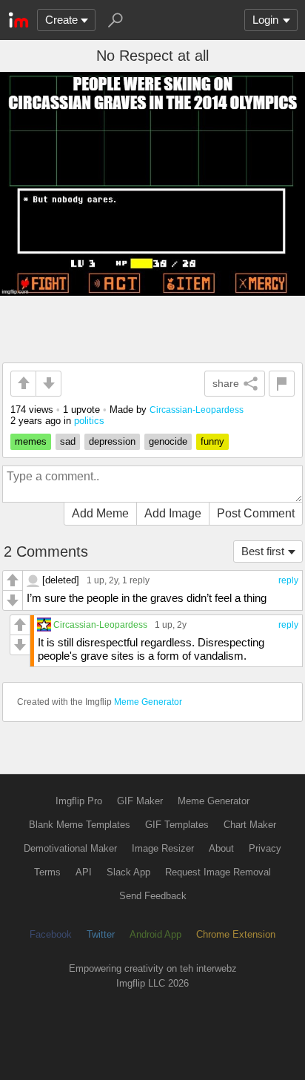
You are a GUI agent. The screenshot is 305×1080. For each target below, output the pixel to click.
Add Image (172, 513)
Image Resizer (163, 848)
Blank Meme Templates (79, 824)
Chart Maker (250, 824)
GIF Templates (177, 824)
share (225, 383)
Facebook (51, 934)
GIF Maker (140, 800)
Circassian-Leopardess (197, 409)
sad (68, 441)
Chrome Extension (235, 934)
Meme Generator (148, 702)
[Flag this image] (282, 384)
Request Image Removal (218, 872)
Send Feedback (153, 895)
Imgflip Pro (79, 800)
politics (89, 420)
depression (112, 441)
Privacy (265, 848)
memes (31, 441)
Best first (262, 551)
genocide (168, 441)
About (221, 848)
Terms (47, 872)
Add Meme (100, 513)
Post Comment (256, 513)
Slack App (128, 872)
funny (212, 441)
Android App (155, 934)
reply (288, 580)
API (84, 872)
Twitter (101, 934)
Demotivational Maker (70, 848)
